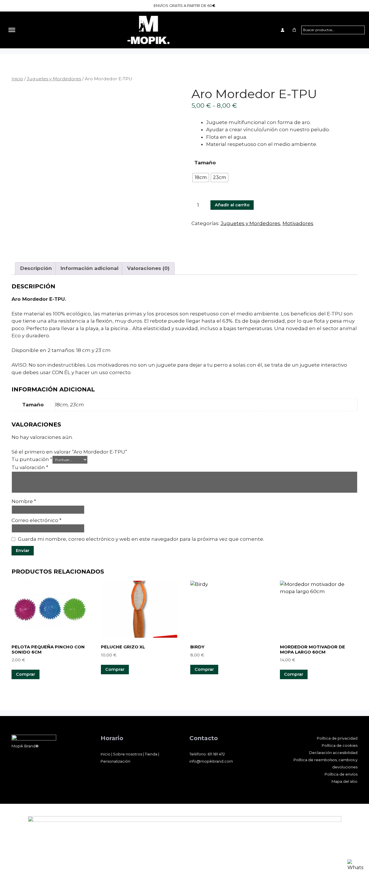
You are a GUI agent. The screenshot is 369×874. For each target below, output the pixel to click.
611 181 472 (216, 754)
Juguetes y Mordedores (54, 78)
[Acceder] (282, 30)
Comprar (115, 669)
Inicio (17, 78)
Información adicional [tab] (89, 268)
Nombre (24, 501)
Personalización (115, 761)
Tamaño (205, 162)
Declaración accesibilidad (333, 752)
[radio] (201, 177)
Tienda (151, 754)
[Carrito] (294, 30)
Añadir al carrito (232, 204)
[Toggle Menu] (11, 30)
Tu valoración (30, 467)
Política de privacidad (337, 738)
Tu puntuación (32, 459)
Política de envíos (341, 774)
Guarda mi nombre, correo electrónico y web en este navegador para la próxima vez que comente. (141, 539)
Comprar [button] (25, 674)
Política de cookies (339, 745)
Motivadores (298, 223)
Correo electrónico (36, 520)
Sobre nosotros (127, 754)
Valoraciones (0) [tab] (148, 268)
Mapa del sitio (344, 781)
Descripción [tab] (36, 268)
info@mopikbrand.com (211, 761)
